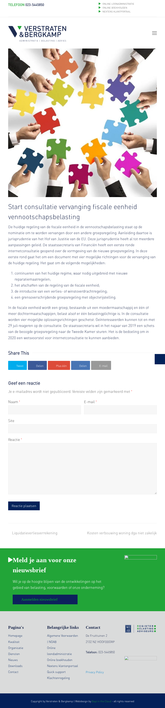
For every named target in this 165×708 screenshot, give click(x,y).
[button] (17, 365)
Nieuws (13, 660)
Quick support (56, 672)
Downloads (15, 666)
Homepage (15, 635)
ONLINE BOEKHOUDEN (114, 7)
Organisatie (15, 648)
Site (11, 420)
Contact (13, 672)
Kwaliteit (14, 642)
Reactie (15, 439)
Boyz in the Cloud (101, 701)
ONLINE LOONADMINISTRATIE (118, 3)
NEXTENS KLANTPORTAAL (116, 11)
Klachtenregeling (58, 678)
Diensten (14, 654)
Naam (14, 401)
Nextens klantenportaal (62, 666)
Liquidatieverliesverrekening (34, 532)
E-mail (90, 401)
